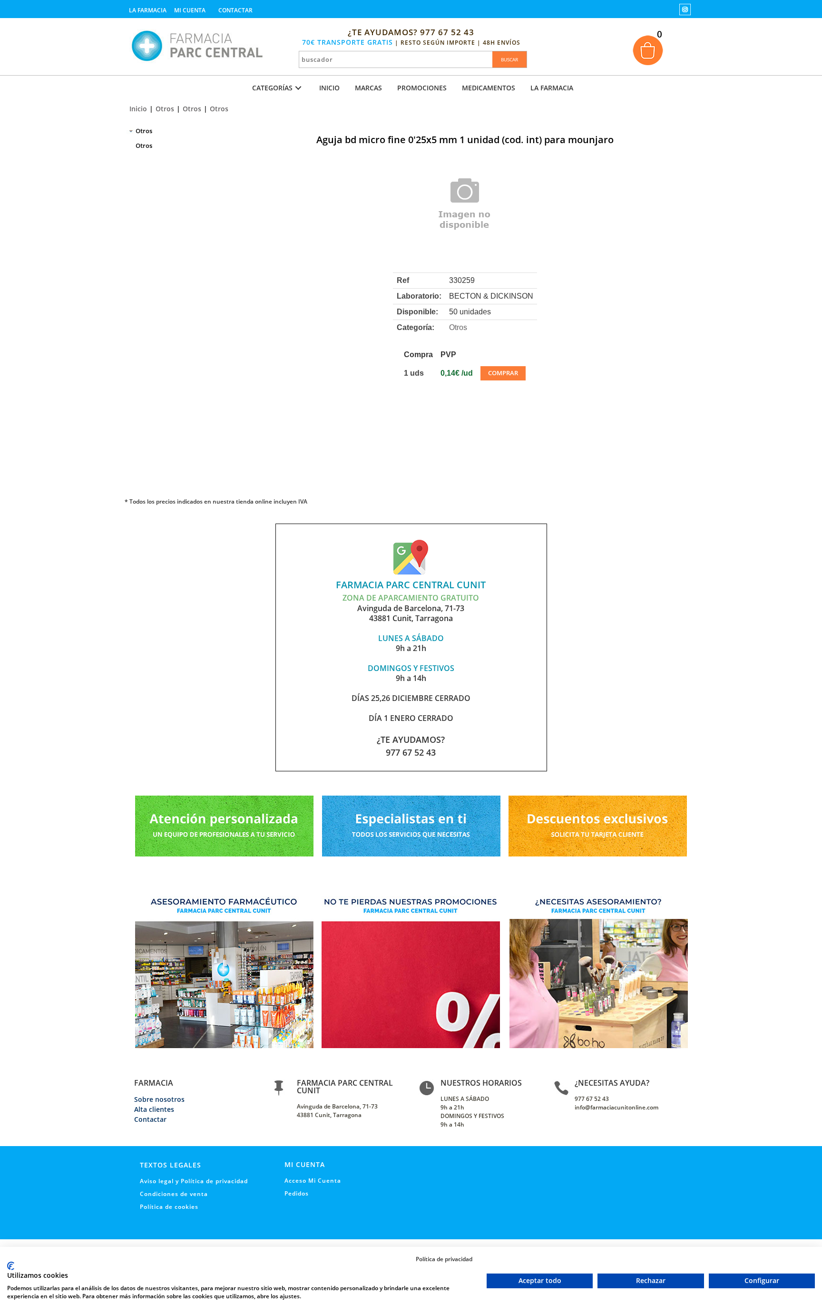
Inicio (138, 108)
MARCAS (368, 87)
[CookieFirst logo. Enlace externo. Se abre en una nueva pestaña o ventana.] (10, 1266)
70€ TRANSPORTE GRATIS (347, 42)
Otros (165, 108)
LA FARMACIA (551, 87)
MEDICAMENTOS (488, 87)
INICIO (329, 87)
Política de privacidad (444, 1259)
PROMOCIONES (422, 87)
